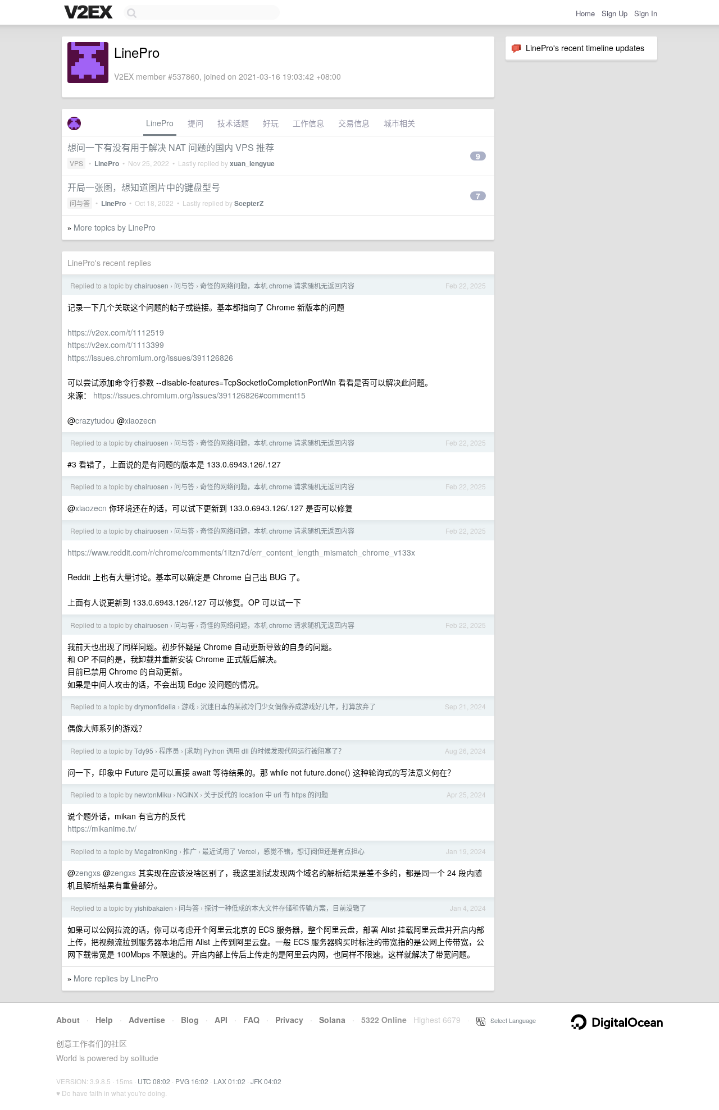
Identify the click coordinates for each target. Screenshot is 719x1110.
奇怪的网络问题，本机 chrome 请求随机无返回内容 (277, 285)
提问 (195, 123)
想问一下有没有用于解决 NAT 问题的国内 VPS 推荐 (170, 147)
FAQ (251, 1019)
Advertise (147, 1019)
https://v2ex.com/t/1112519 (115, 332)
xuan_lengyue (252, 163)
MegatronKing (156, 851)
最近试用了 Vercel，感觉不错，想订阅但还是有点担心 (283, 851)
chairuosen (151, 285)
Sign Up (614, 13)
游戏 (188, 706)
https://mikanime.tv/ (101, 828)
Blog (190, 1019)
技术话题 (233, 123)
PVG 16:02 (191, 1081)
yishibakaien (153, 907)
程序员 (169, 750)
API (221, 1019)
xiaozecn (140, 420)
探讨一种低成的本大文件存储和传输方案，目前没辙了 (285, 907)
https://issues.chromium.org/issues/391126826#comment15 (199, 395)
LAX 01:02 (229, 1081)
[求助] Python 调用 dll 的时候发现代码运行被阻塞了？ (265, 750)
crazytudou (95, 420)
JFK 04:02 (266, 1081)
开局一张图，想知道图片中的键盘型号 (143, 187)
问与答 (80, 203)
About (68, 1019)
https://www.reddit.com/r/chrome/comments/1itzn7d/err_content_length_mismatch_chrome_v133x (241, 552)
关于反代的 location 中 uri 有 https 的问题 (266, 794)
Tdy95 (143, 750)
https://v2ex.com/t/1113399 (115, 344)
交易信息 (354, 123)
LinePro (160, 123)
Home (585, 13)
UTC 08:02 (154, 1081)
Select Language (510, 1020)
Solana (332, 1019)
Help (104, 1019)
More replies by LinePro (116, 978)
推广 (190, 851)
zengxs (88, 872)
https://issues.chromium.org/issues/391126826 (150, 357)
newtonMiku (152, 794)
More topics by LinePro (115, 227)
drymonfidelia (155, 706)
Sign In (645, 13)
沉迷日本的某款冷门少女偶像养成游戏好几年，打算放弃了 (288, 706)
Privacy (289, 1019)
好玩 (271, 123)
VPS (76, 163)
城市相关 (399, 123)
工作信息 (308, 123)
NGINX (187, 794)
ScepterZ (248, 203)
